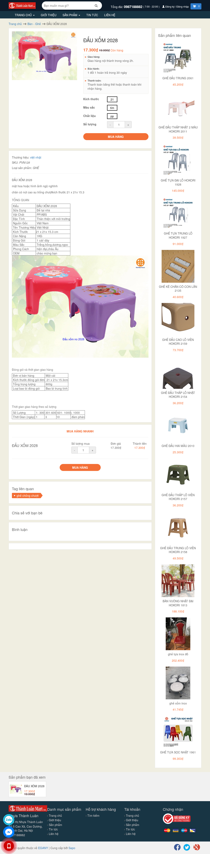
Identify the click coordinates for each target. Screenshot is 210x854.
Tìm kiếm (93, 815)
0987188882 (133, 6)
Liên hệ (109, 15)
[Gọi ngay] (9, 846)
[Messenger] (8, 832)
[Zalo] (8, 819)
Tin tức (92, 15)
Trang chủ (24, 15)
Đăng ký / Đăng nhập (177, 6)
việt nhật (35, 157)
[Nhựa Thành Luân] (22, 5)
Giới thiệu (48, 15)
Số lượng (89, 124)
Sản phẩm (70, 15)
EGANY (43, 848)
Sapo (71, 848)
